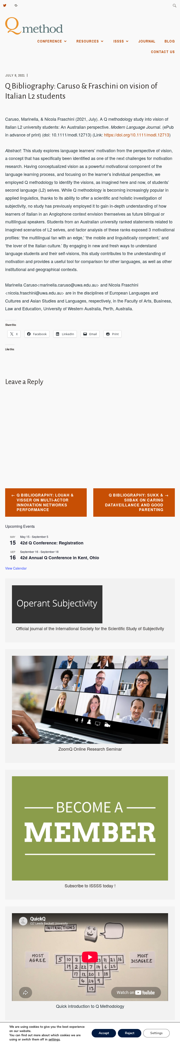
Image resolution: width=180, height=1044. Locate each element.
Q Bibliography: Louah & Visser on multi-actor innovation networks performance (45, 502)
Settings (156, 1033)
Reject (129, 1033)
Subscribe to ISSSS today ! (90, 885)
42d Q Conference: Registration (51, 543)
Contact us (163, 51)
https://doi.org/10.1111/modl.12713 (136, 135)
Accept (104, 1033)
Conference (49, 41)
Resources (87, 41)
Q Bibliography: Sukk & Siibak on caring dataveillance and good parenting (134, 502)
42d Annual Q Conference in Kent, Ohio (59, 558)
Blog (170, 41)
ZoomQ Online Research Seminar (90, 749)
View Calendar (16, 568)
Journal (146, 41)
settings (54, 1039)
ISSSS (118, 41)
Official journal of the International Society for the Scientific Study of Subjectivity (90, 628)
